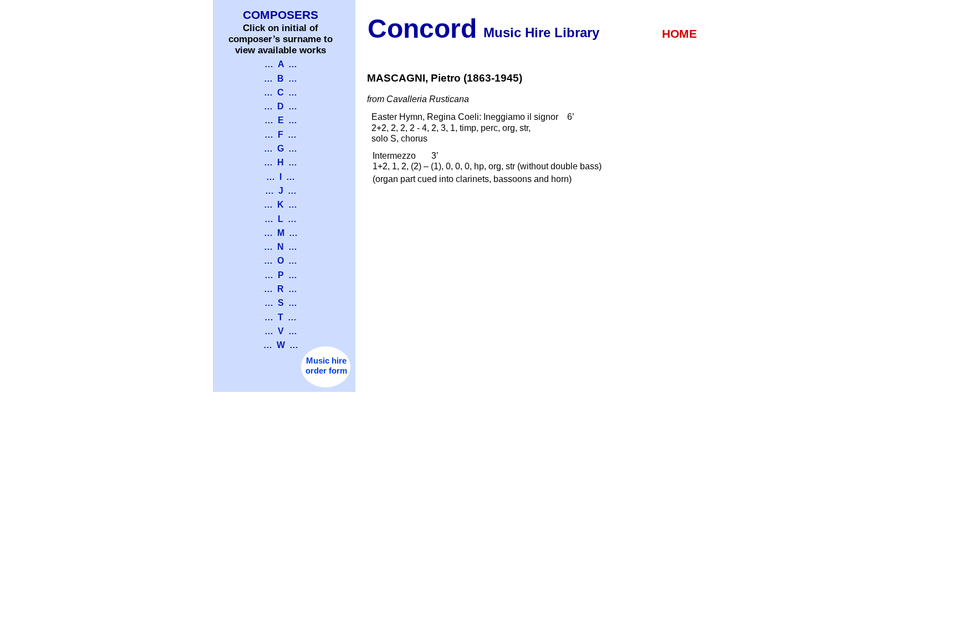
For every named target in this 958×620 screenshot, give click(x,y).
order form (326, 370)
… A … (280, 64)
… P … (280, 275)
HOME (679, 34)
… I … (280, 177)
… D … (280, 106)
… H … (280, 162)
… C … (280, 92)
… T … (280, 317)
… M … (281, 233)
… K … (280, 204)
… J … (281, 190)
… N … (280, 246)
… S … (280, 303)
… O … (280, 260)
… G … (280, 148)
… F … (280, 134)
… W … (280, 345)
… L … (280, 219)
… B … (280, 78)
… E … (280, 120)
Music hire (326, 360)
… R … (280, 289)
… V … (280, 331)
